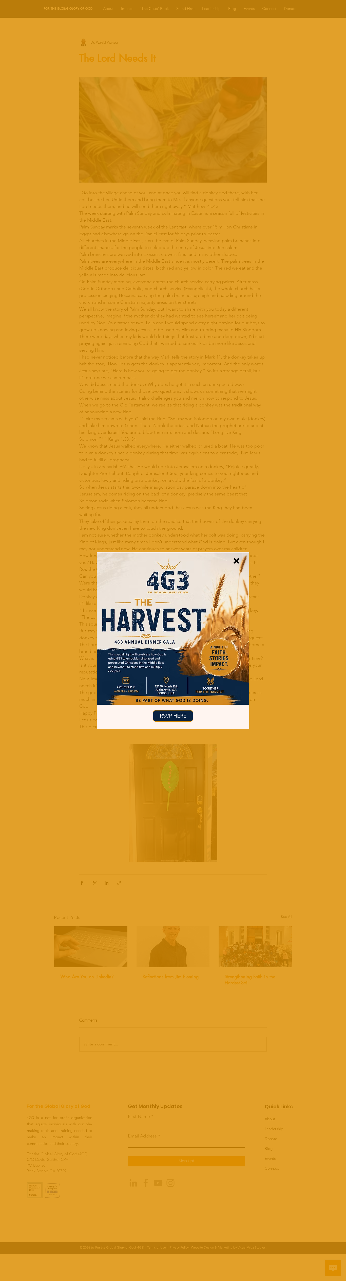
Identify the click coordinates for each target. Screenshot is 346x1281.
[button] (236, 560)
